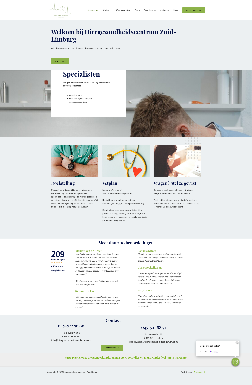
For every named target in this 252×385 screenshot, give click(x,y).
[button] (235, 362)
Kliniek (106, 10)
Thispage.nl (199, 372)
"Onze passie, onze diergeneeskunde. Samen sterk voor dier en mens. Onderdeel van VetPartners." (126, 357)
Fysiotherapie (150, 10)
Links (175, 10)
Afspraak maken (123, 10)
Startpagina (93, 10)
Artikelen (164, 10)
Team (137, 10)
